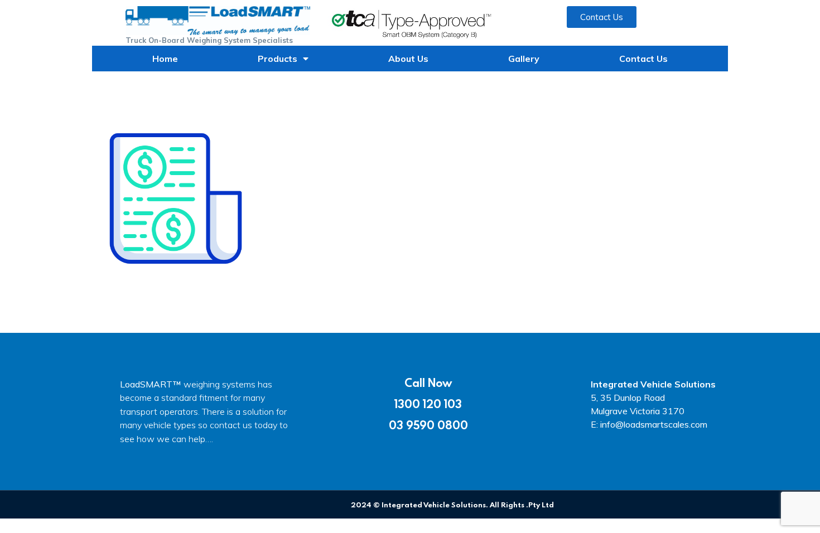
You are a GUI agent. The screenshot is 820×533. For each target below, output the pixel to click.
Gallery (523, 58)
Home (165, 58)
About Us (408, 58)
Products (277, 58)
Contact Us (643, 58)
